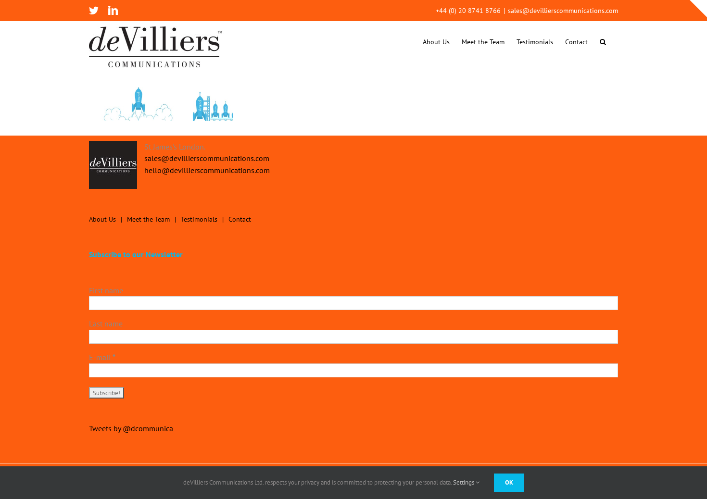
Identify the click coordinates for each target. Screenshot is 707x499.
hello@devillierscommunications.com (207, 170)
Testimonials (199, 219)
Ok (509, 482)
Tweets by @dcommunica (131, 428)
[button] (603, 42)
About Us (102, 219)
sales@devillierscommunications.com (563, 10)
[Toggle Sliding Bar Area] (698, 8)
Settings (464, 482)
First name (106, 290)
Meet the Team (148, 219)
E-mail (102, 357)
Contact (239, 219)
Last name (106, 323)
